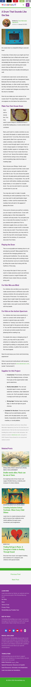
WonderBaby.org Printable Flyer (10, 610)
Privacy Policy (6, 607)
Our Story (4, 599)
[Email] (28, 1)
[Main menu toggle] (27, 5)
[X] (9, 1)
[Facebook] (2, 1)
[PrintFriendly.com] (22, 1)
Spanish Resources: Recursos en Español (13, 665)
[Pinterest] (15, 1)
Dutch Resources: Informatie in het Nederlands (15, 667)
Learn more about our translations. (11, 670)
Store (3, 602)
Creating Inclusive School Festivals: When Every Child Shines (13, 510)
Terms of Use (5, 604)
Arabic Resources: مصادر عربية (10, 662)
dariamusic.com (16, 435)
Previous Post (16, 574)
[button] (23, 5)
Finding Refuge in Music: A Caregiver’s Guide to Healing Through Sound (13, 549)
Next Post (15, 580)
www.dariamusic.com (22, 363)
